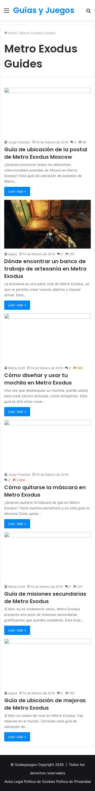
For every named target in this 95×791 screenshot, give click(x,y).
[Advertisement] (47, 71)
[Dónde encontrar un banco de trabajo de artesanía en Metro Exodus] (47, 224)
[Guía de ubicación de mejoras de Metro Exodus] (47, 663)
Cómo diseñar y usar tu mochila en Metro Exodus (38, 379)
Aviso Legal (14, 781)
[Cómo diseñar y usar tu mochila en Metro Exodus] (47, 338)
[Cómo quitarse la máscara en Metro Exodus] (47, 444)
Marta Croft (16, 368)
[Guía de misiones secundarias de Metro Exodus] (47, 556)
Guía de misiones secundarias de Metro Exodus (45, 597)
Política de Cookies (40, 781)
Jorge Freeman (19, 142)
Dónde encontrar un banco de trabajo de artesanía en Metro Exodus (45, 269)
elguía (12, 254)
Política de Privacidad (73, 781)
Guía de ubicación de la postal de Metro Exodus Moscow (45, 153)
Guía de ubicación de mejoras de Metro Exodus (45, 704)
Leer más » (17, 191)
